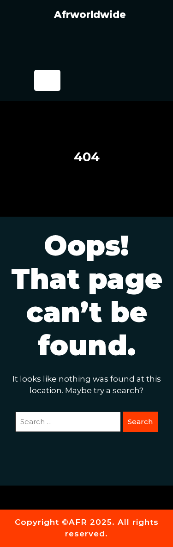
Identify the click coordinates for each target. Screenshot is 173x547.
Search (140, 421)
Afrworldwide (90, 14)
